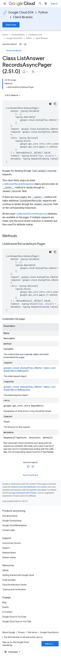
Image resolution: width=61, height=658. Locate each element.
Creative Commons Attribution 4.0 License (28, 487)
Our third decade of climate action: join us (23, 637)
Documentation (18, 35)
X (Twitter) (7, 612)
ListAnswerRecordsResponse (18, 184)
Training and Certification (14, 589)
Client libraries (23, 17)
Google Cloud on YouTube (14, 617)
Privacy (21, 632)
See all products (9, 516)
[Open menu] (5, 3)
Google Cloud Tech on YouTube (16, 621)
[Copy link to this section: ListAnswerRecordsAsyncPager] (48, 244)
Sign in (54, 3)
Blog (4, 602)
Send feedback (13, 50)
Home (5, 35)
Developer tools (35, 35)
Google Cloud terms (49, 632)
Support (6, 548)
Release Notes (9, 552)
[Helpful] (20, 44)
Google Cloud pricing (11, 520)
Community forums (11, 543)
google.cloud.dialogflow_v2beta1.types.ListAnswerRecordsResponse (30, 388)
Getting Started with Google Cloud (18, 575)
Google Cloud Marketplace (14, 525)
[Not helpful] (25, 44)
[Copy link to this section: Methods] (21, 236)
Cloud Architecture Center (14, 584)
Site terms (32, 632)
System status (9, 557)
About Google (8, 632)
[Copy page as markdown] (33, 71)
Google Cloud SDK (21, 12)
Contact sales (8, 530)
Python (43, 12)
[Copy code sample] (55, 103)
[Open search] (40, 3)
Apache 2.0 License (37, 490)
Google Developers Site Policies (22, 493)
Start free (11, 24)
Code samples (9, 580)
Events (5, 607)
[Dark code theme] (50, 103)
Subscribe (50, 643)
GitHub (5, 570)
